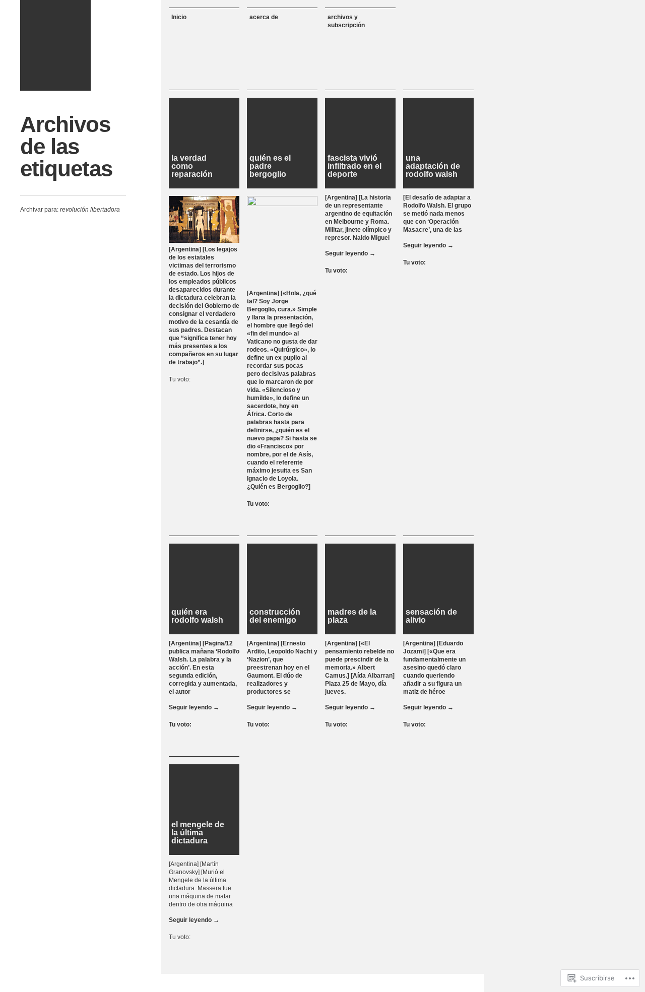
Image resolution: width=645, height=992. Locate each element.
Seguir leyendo (350, 253)
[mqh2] (55, 45)
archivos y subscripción (346, 21)
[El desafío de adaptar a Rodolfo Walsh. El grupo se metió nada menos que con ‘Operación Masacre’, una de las (437, 213)
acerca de (263, 17)
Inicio (178, 17)
